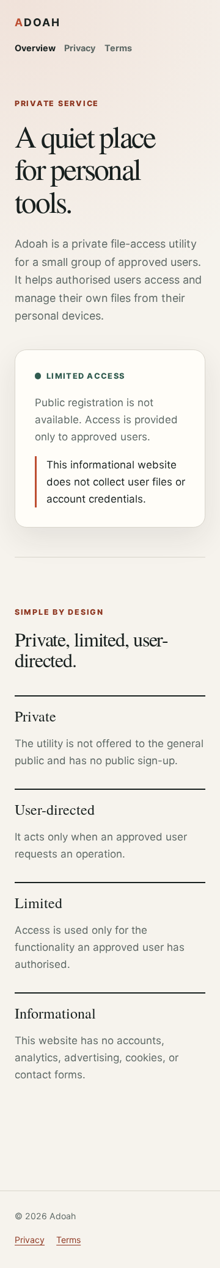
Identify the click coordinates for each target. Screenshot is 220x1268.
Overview (35, 48)
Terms (118, 48)
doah (38, 22)
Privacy (79, 48)
